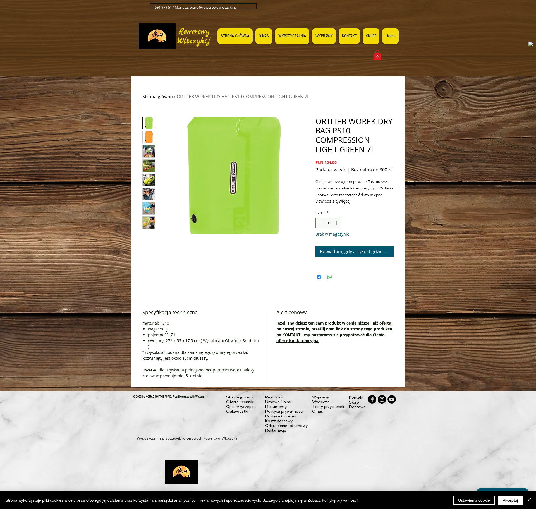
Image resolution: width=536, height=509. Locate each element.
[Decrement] (319, 223)
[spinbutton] (328, 223)
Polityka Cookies (280, 416)
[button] (377, 55)
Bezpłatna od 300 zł (371, 169)
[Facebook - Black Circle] (372, 399)
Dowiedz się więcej (333, 201)
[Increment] (336, 223)
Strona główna (157, 96)
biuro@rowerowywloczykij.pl (213, 7)
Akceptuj (510, 500)
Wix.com (199, 396)
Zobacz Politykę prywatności (333, 500)
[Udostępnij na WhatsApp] (329, 277)
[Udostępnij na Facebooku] (319, 277)
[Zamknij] (529, 500)
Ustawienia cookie (474, 500)
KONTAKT (291, 334)
